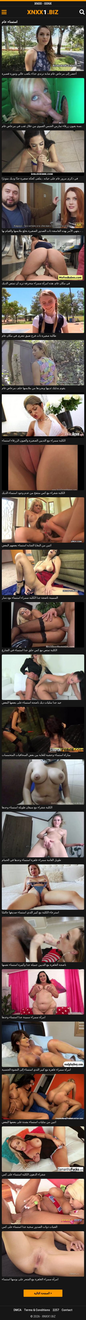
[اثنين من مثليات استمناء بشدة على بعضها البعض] (43, 1096)
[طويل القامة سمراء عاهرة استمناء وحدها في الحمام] (43, 834)
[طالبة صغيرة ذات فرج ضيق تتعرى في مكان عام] (43, 310)
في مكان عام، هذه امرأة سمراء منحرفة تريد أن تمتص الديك (36, 283)
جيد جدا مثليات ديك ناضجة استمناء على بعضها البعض (31, 702)
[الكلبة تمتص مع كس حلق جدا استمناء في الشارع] (43, 624)
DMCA (17, 1310)
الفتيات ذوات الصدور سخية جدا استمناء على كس (29, 1226)
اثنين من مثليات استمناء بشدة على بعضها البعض (29, 1122)
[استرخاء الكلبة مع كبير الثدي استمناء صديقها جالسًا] (43, 887)
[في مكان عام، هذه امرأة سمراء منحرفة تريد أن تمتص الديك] (43, 258)
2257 (56, 1310)
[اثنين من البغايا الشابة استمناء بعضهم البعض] (43, 520)
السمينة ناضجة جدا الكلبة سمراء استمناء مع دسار (30, 597)
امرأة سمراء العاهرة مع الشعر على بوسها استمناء (30, 1279)
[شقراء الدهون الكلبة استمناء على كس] (43, 1149)
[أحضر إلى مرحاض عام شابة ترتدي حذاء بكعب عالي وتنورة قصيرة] (43, 48)
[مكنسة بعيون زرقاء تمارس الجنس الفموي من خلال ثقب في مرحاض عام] (43, 100)
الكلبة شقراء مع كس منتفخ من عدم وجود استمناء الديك (33, 492)
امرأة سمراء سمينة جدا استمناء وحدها (23, 1017)
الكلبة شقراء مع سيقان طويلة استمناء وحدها (27, 807)
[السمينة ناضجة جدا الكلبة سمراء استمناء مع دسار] (43, 572)
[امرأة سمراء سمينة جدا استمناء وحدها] (43, 992)
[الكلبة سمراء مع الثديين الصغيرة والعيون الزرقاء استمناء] (43, 415)
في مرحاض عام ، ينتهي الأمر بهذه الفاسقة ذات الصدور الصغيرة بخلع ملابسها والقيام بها (43, 230)
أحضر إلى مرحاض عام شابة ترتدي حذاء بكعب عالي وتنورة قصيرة (39, 73)
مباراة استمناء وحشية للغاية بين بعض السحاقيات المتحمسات (36, 755)
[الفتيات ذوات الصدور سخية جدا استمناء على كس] (43, 1201)
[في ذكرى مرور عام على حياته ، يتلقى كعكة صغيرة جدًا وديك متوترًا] (43, 153)
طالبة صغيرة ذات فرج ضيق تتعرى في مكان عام (29, 335)
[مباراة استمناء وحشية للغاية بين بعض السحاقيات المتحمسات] (43, 729)
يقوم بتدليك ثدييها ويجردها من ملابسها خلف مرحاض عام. (34, 388)
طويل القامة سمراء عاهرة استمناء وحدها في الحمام (31, 860)
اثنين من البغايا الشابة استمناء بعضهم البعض (26, 545)
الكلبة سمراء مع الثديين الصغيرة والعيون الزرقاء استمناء (34, 440)
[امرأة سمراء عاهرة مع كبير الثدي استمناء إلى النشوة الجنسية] (43, 1044)
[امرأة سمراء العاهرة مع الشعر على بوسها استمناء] (43, 1254)
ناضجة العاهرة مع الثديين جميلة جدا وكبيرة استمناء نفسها (34, 964)
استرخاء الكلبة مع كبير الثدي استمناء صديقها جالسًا (30, 912)
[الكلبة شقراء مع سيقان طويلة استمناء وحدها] (43, 782)
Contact (67, 1310)
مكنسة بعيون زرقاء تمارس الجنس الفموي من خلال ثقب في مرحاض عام (43, 126)
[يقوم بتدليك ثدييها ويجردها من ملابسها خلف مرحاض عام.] (43, 362)
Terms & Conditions (37, 1310)
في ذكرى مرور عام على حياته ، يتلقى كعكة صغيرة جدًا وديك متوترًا (40, 178)
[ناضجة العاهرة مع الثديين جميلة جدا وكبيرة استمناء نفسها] (43, 939)
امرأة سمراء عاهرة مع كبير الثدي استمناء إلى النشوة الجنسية (36, 1069)
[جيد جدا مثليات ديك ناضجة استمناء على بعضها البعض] (43, 677)
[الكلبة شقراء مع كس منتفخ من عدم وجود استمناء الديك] (43, 467)
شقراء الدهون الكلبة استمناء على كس (23, 1174)
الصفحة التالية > (43, 1293)
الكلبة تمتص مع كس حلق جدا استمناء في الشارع (29, 650)
